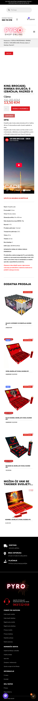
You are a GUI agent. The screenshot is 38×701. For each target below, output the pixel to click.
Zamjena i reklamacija (10, 662)
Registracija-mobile (9, 622)
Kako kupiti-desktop (9, 618)
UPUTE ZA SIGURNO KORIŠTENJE (16, 198)
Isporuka (6, 658)
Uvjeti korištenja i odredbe (11, 650)
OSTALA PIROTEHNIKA (18, 40)
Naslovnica (7, 40)
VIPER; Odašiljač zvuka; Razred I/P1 (17, 371)
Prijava (6, 688)
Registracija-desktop (9, 626)
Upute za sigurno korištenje (11, 666)
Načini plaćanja (8, 642)
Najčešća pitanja (8, 638)
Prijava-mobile (8, 630)
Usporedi (9, 116)
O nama (6, 675)
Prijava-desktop (8, 634)
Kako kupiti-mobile (9, 614)
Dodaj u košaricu (20, 108)
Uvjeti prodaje (8, 654)
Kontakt (6, 679)
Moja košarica (8, 692)
